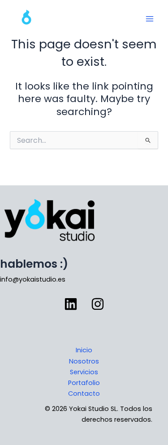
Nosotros (84, 361)
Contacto (84, 393)
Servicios (84, 372)
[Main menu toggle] (149, 18)
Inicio (84, 350)
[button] (71, 304)
